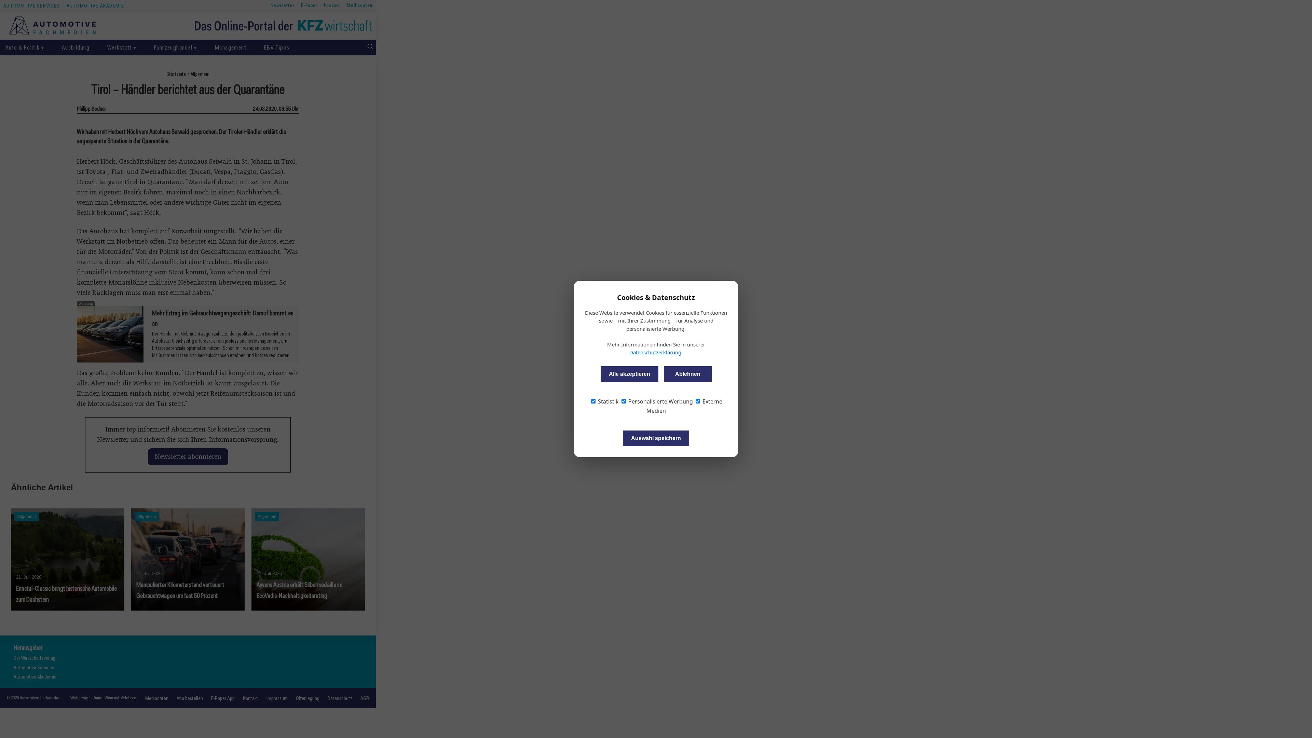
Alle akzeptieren (629, 374)
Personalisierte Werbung (660, 401)
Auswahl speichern (656, 438)
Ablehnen (687, 374)
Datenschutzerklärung (655, 352)
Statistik (608, 401)
